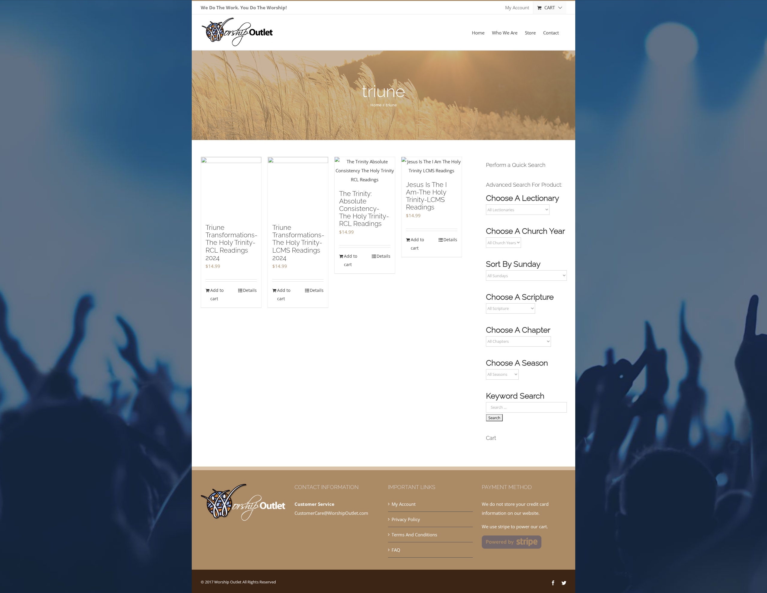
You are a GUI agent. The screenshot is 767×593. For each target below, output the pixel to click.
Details (250, 290)
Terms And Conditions (414, 535)
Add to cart (217, 294)
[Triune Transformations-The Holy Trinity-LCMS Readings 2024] (298, 187)
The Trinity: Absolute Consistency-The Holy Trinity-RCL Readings (364, 208)
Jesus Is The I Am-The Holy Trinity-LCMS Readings (426, 196)
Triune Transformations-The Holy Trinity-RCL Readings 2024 (231, 242)
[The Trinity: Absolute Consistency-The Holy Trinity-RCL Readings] (365, 170)
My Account (404, 504)
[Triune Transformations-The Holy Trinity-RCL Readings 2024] (231, 187)
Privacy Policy (406, 519)
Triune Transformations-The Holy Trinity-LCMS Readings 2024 (298, 242)
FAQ (396, 550)
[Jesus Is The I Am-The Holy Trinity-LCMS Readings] (431, 166)
